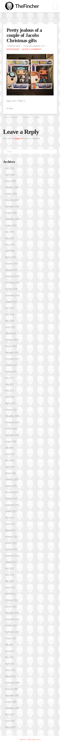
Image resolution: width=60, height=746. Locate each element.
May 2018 (9, 320)
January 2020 (11, 193)
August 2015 (10, 511)
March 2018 (10, 333)
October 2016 (11, 428)
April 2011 (10, 663)
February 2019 (11, 263)
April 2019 (10, 251)
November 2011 (12, 619)
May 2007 (9, 714)
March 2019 (10, 257)
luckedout (27, 117)
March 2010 (10, 676)
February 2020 (11, 187)
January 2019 (11, 270)
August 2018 (10, 301)
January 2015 (11, 543)
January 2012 (11, 606)
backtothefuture (12, 117)
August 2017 (10, 371)
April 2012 (10, 587)
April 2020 (10, 174)
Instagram (13, 49)
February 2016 (11, 479)
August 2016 (10, 441)
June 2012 (9, 574)
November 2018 (12, 282)
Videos (22, 739)
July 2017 (9, 378)
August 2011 (10, 638)
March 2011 (10, 670)
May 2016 (9, 460)
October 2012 (11, 549)
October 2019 (11, 213)
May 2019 (9, 244)
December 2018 (12, 276)
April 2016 (10, 467)
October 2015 (11, 498)
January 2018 (11, 346)
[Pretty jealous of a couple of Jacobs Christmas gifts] (30, 74)
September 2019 (12, 219)
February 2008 (11, 689)
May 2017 (9, 390)
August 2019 (10, 225)
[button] (55, 6)
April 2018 (10, 327)
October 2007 (11, 702)
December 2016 (12, 416)
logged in (19, 138)
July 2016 (9, 448)
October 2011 (11, 625)
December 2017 (12, 352)
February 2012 (11, 600)
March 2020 (10, 181)
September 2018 (12, 295)
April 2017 (10, 397)
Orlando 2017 (34, 739)
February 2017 (11, 409)
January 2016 (11, 486)
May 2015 (9, 517)
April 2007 (10, 721)
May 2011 (9, 657)
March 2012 (10, 593)
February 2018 (11, 339)
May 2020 (9, 168)
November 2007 (12, 695)
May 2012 (9, 581)
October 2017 (11, 365)
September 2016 (12, 435)
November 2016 (12, 422)
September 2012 (12, 555)
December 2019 (12, 200)
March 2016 (10, 473)
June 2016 (9, 454)
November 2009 (12, 682)
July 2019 (9, 232)
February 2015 (11, 536)
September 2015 (12, 505)
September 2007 (12, 708)
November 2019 (12, 206)
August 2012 (10, 562)
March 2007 (10, 727)
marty (38, 117)
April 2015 (10, 524)
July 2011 (9, 644)
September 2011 (12, 632)
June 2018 (9, 314)
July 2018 (9, 308)
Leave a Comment (31, 49)
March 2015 (10, 530)
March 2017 (10, 403)
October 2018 (11, 289)
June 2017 (9, 384)
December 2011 (12, 613)
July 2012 (9, 568)
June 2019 (9, 238)
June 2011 (9, 651)
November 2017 (12, 359)
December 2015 (12, 492)
